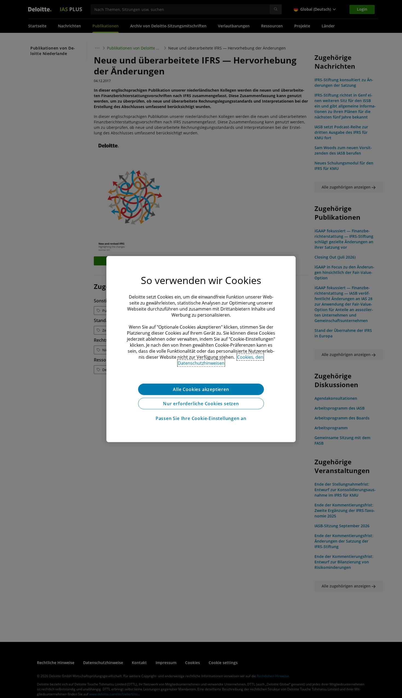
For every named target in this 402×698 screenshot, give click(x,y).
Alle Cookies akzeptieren (201, 389)
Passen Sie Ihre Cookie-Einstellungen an (201, 418)
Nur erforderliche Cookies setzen (201, 403)
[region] (201, 349)
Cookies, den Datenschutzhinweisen (221, 360)
